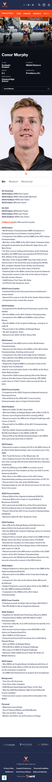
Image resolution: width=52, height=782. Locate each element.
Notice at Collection (40, 772)
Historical (26, 181)
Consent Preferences (23, 768)
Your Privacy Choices (23, 772)
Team (18, 13)
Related (13, 181)
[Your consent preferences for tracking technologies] (4, 777)
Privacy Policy (9, 768)
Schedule (37, 13)
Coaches (26, 13)
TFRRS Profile (8, 222)
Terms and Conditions (41, 768)
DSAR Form (9, 772)
